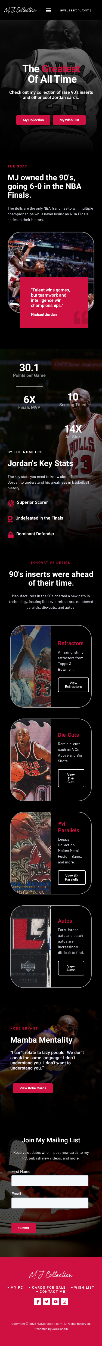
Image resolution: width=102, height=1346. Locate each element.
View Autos (71, 968)
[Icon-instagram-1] (64, 1301)
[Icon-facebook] (37, 1301)
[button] (48, 9)
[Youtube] (55, 1301)
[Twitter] (46, 1301)
